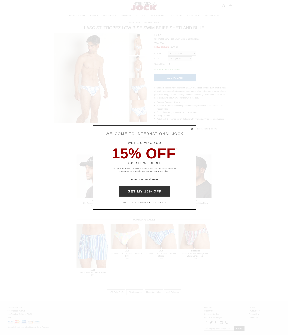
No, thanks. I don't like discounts (144, 203)
